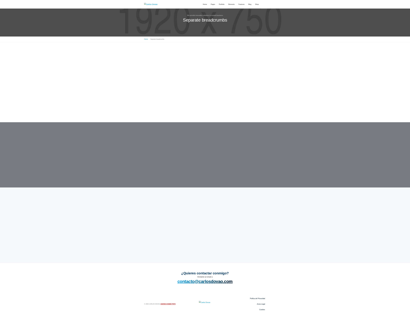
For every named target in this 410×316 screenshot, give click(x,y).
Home (205, 4)
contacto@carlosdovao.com (205, 281)
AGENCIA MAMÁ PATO (168, 304)
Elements (231, 4)
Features (241, 4)
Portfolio (221, 4)
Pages (213, 4)
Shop (257, 4)
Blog (249, 4)
